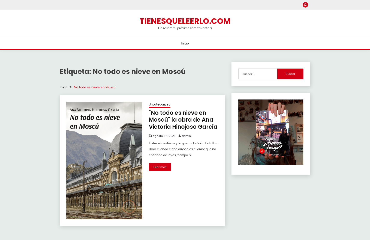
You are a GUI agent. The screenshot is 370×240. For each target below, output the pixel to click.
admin (186, 136)
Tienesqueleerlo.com (185, 21)
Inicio (185, 43)
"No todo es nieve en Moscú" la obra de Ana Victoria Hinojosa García (183, 120)
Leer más (160, 167)
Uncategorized (159, 104)
